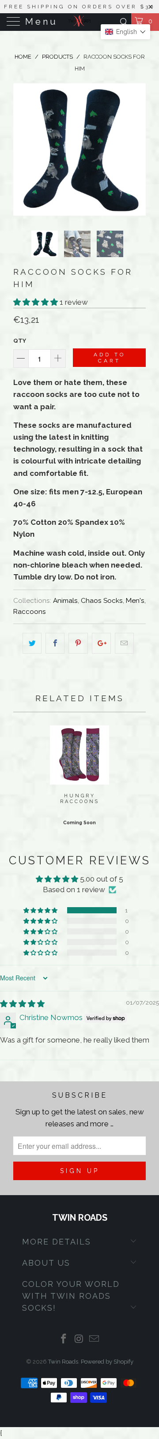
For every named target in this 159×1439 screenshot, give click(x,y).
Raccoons (29, 612)
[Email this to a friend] (124, 643)
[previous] (21, 149)
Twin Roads (63, 1361)
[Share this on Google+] (101, 643)
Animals (65, 601)
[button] (35, 302)
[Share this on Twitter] (32, 643)
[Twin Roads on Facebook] (63, 1339)
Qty (19, 340)
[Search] (123, 22)
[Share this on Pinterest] (77, 643)
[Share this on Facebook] (54, 643)
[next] (137, 149)
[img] (22, 1003)
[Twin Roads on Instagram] (79, 1339)
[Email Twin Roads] (94, 1339)
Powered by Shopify (107, 1361)
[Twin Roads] (79, 22)
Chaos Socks (102, 601)
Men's (135, 601)
